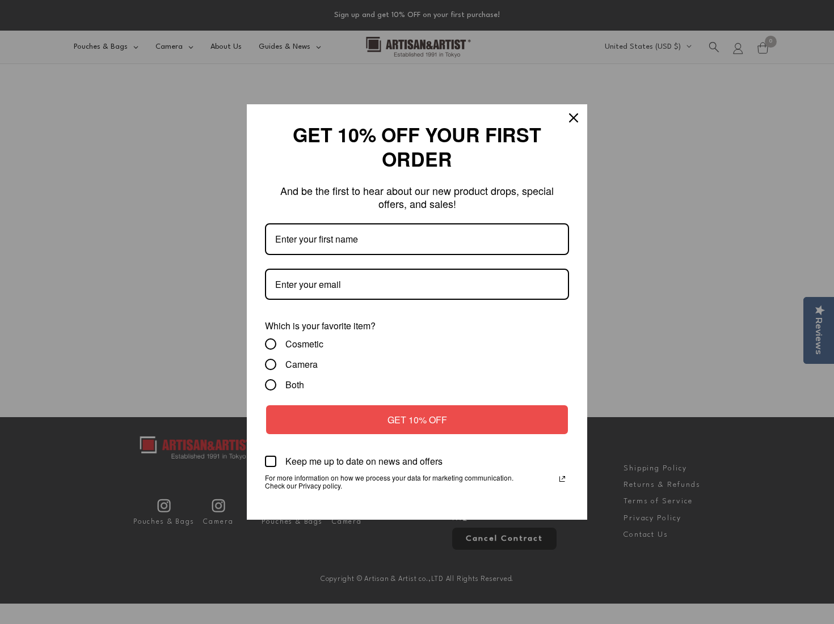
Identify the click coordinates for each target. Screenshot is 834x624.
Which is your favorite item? (320, 325)
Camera (301, 364)
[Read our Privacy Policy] (562, 479)
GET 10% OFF (417, 419)
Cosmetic (304, 344)
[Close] (573, 117)
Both (294, 384)
